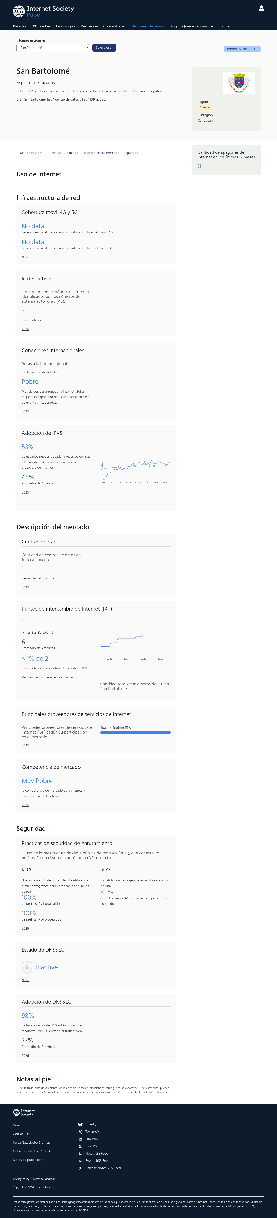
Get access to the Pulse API (33, 1151)
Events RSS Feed (97, 1161)
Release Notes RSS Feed (103, 1168)
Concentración (115, 26)
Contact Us (21, 1134)
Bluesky (91, 1125)
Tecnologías (65, 26)
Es (221, 26)
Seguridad (131, 153)
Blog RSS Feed (95, 1147)
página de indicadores (154, 1092)
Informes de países (148, 26)
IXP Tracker (41, 26)
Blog (173, 26)
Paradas (19, 26)
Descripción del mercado (101, 153)
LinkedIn (91, 1139)
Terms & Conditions (44, 1179)
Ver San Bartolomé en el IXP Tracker (48, 677)
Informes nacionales (31, 41)
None (25, 257)
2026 (25, 329)
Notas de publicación (28, 1160)
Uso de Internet (31, 153)
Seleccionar (104, 48)
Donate (18, 1125)
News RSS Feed (96, 1154)
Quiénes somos (195, 26)
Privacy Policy (21, 1179)
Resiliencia (89, 26)
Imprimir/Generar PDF (242, 49)
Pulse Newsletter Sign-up (31, 1142)
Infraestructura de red (62, 153)
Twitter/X (92, 1132)
